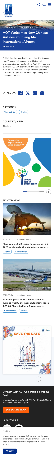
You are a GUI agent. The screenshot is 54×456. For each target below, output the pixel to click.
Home (5, 27)
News (28, 27)
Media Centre (17, 27)
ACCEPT (10, 451)
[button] (31, 191)
